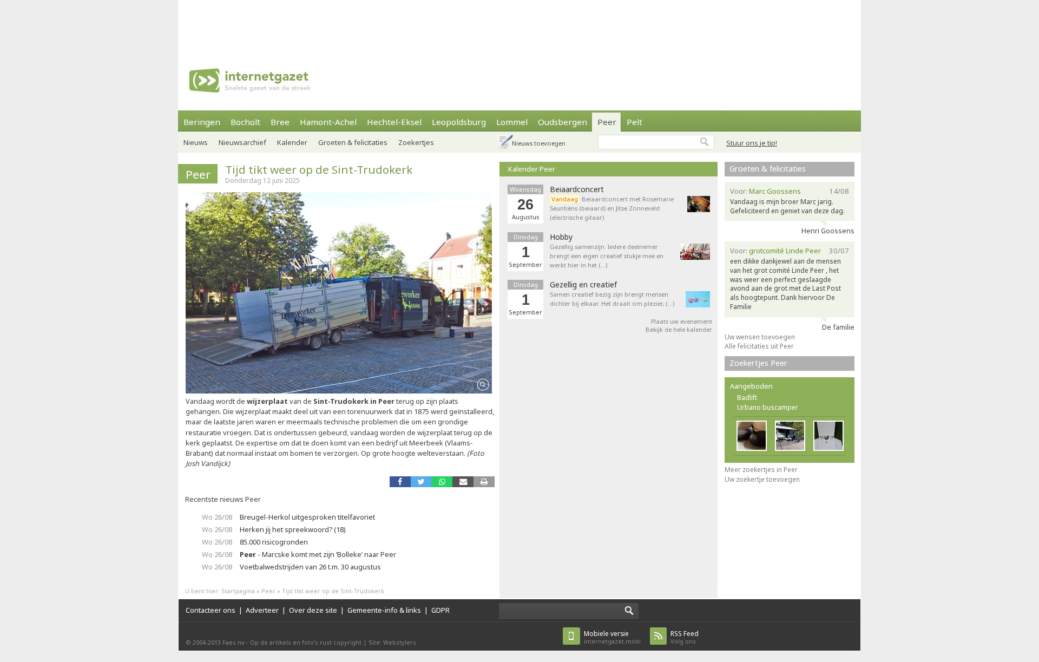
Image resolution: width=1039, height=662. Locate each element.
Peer (606, 121)
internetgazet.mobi (612, 637)
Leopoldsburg (459, 121)
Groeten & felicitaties (352, 142)
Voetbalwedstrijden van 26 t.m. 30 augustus (310, 567)
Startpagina (238, 591)
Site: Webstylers (392, 642)
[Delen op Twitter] (421, 481)
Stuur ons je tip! (751, 143)
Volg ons (684, 637)
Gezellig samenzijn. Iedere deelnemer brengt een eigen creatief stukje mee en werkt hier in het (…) (606, 255)
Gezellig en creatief (583, 285)
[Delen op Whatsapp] (441, 481)
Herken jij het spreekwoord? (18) (293, 529)
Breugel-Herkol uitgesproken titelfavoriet (307, 517)
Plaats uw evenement (681, 321)
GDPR (440, 610)
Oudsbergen (562, 121)
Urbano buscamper (767, 407)
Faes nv (233, 642)
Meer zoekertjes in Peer (761, 469)
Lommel (512, 121)
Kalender (292, 142)
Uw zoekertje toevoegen (762, 479)
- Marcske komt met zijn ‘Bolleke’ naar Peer (318, 554)
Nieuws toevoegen (538, 143)
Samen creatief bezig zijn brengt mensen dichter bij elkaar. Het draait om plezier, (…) (612, 298)
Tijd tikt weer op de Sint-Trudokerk (318, 169)
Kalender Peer (531, 169)
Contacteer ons (210, 610)
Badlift (747, 397)
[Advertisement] (519, 24)
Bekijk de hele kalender (679, 329)
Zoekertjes (416, 142)
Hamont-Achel (328, 121)
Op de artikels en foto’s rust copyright (305, 642)
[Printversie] (484, 481)
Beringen (201, 121)
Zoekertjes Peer (758, 363)
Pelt (634, 121)
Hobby (561, 237)
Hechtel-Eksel (394, 121)
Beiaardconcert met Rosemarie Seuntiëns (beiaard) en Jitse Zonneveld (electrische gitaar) (612, 208)
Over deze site (313, 610)
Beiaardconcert (577, 189)
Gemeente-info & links (384, 610)
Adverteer (262, 610)
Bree (280, 121)
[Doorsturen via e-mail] (463, 481)
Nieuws (195, 142)
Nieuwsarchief (242, 142)
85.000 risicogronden (274, 542)
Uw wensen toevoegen (760, 337)
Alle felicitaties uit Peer (759, 346)
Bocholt (245, 121)
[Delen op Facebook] (400, 481)
